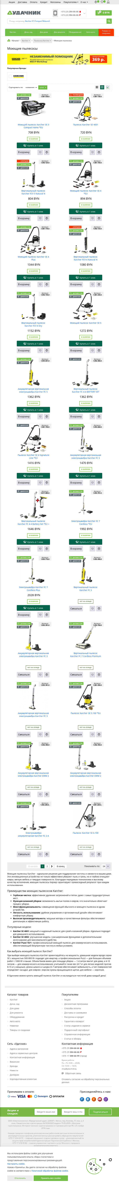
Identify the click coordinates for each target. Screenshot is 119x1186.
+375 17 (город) (74, 1055)
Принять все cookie (51, 1178)
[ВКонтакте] (88, 1099)
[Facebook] (82, 1099)
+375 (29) (70, 11)
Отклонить (20, 1178)
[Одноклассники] (94, 1099)
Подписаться (100, 1111)
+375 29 (70, 1048)
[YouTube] (100, 1099)
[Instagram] (106, 1099)
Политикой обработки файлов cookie (49, 1170)
